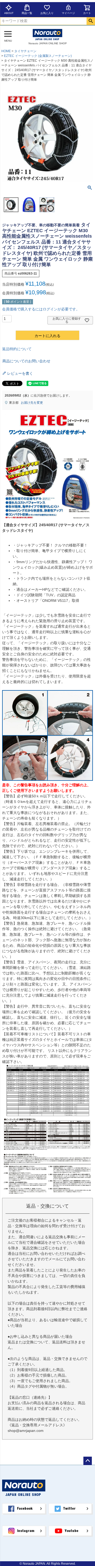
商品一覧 (27, 13)
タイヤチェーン (25, 51)
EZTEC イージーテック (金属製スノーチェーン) (38, 56)
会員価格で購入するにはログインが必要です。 (41, 309)
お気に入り (47, 13)
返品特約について (17, 349)
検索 (91, 21)
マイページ (68, 13)
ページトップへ (87, 1461)
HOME (6, 51)
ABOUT (8, 13)
